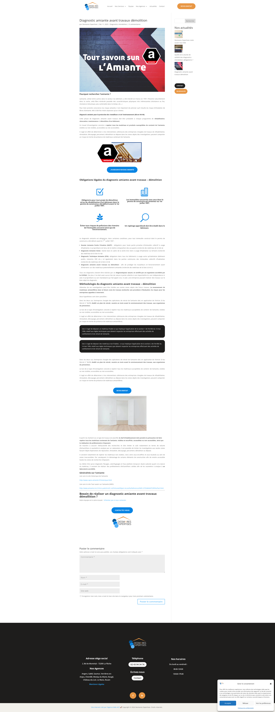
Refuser (245, 703)
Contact (162, 6)
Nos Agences (140, 6)
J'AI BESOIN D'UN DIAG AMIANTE (122, 170)
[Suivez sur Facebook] (133, 695)
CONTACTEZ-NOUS (122, 510)
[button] (271, 684)
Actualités (153, 6)
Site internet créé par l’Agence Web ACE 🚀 (106, 707)
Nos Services (119, 6)
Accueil (109, 6)
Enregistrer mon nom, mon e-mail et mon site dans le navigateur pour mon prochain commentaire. (118, 596)
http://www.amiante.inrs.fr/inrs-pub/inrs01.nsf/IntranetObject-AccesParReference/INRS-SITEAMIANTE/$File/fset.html (121, 488)
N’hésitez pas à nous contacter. (115, 500)
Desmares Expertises (89, 24)
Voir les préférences (263, 703)
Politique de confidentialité (246, 708)
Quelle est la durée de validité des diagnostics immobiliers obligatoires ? (184, 57)
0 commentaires (135, 24)
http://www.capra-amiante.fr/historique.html (95, 480)
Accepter (228, 703)
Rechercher (190, 21)
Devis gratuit (186, 6)
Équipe (131, 6)
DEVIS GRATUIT (122, 390)
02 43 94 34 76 (137, 664)
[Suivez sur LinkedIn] (142, 695)
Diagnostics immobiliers (118, 24)
